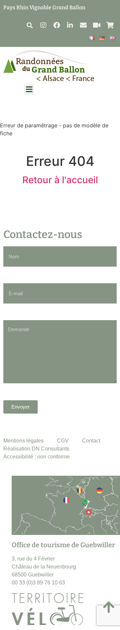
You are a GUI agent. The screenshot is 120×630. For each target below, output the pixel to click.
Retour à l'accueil (60, 180)
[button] (29, 25)
